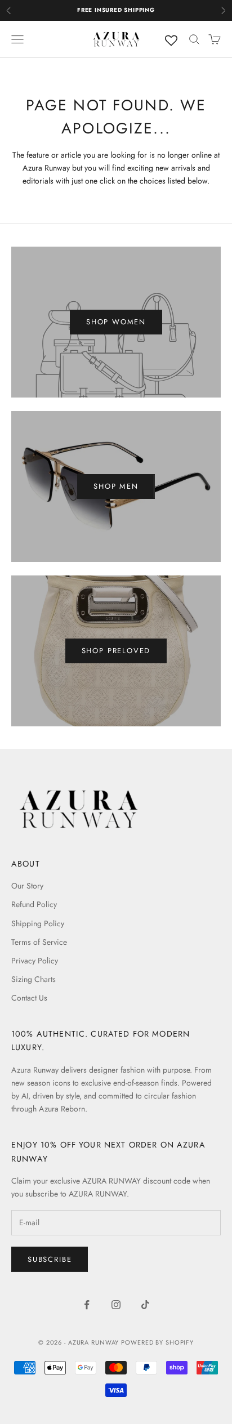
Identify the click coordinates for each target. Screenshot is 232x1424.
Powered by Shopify (157, 1342)
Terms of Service (39, 942)
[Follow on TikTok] (145, 1304)
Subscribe (50, 1259)
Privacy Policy (34, 960)
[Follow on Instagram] (116, 1304)
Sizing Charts (33, 979)
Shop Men (116, 486)
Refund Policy (34, 904)
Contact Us (29, 997)
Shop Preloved (116, 650)
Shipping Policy (37, 923)
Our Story (27, 885)
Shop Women (116, 321)
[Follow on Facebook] (86, 1304)
